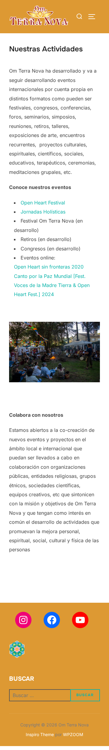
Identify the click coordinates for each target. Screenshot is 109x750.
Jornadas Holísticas (43, 212)
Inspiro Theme (40, 734)
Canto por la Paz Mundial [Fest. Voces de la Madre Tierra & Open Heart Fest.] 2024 (52, 285)
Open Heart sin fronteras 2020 (49, 267)
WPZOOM (73, 734)
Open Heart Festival (43, 203)
